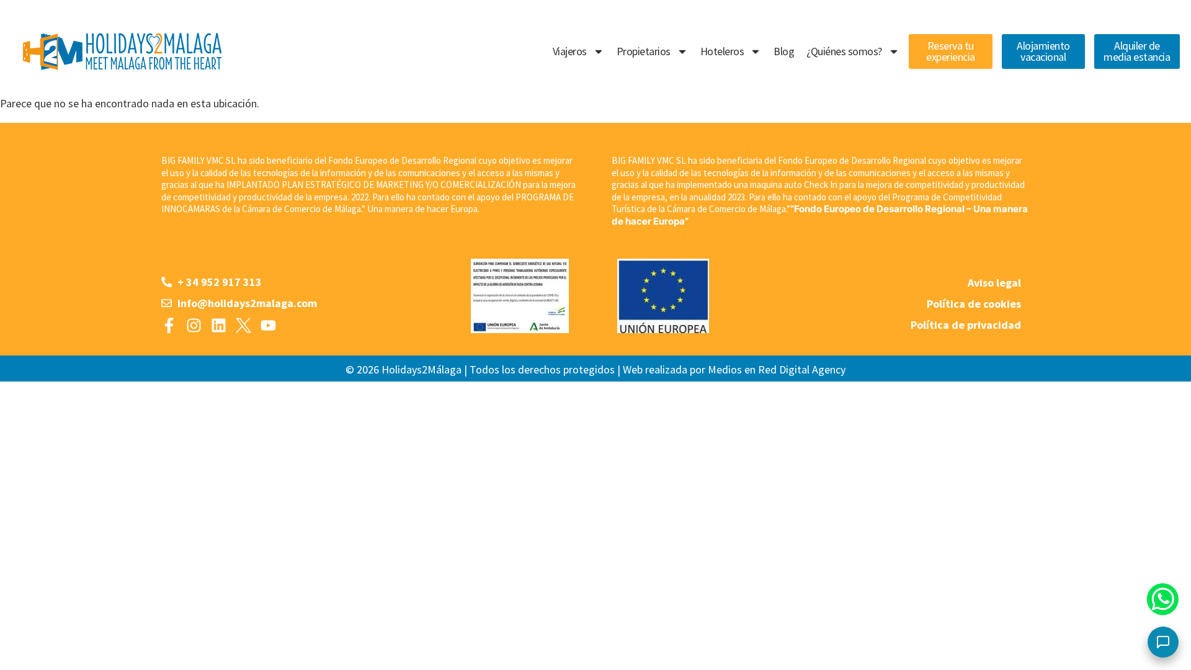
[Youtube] (268, 325)
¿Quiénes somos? (844, 51)
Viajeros (570, 51)
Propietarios (644, 51)
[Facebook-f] (169, 325)
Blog (784, 51)
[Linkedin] (218, 325)
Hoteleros (722, 51)
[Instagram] (194, 325)
